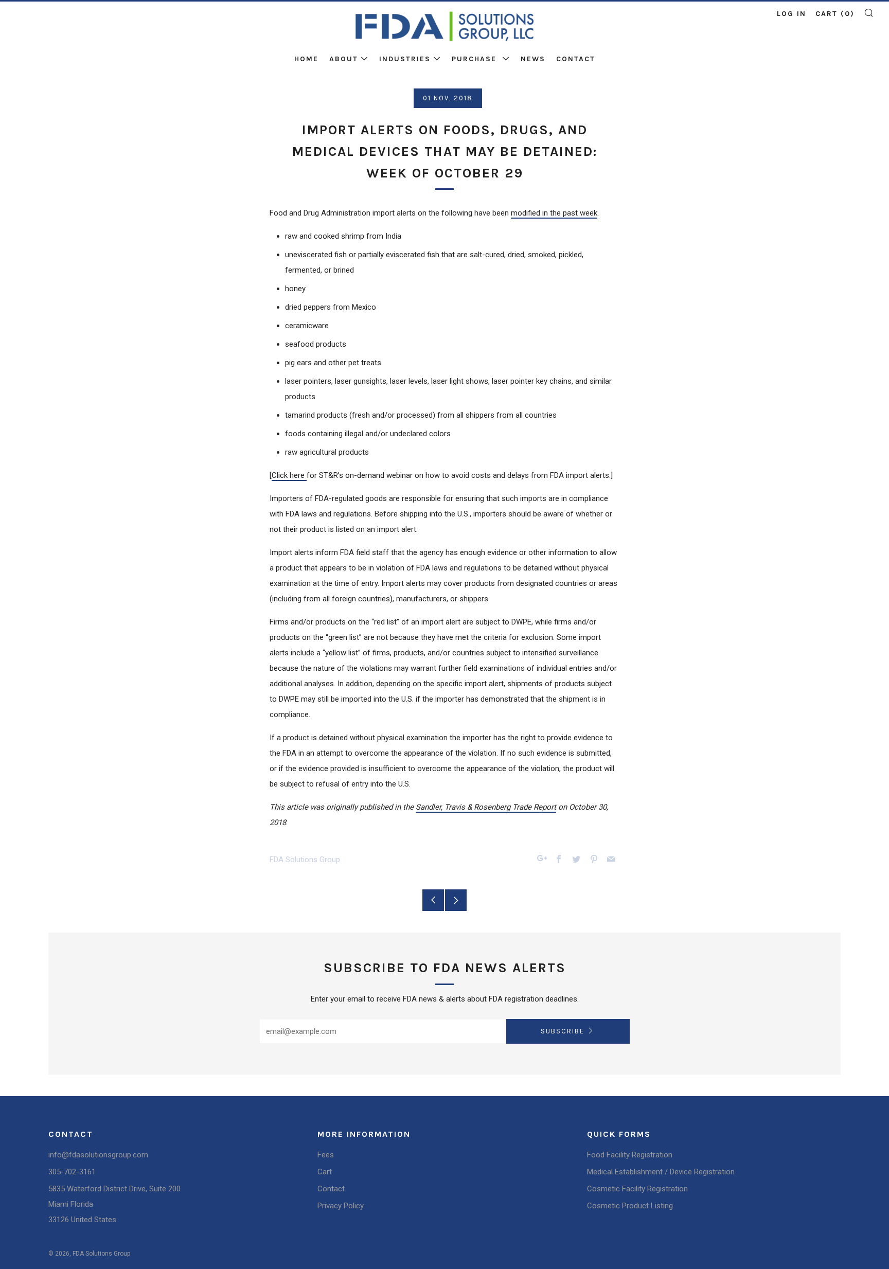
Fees (325, 1154)
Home (306, 59)
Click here (289, 475)
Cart (324, 1171)
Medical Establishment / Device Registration (661, 1171)
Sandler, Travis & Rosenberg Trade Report (486, 807)
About (343, 59)
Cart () (835, 13)
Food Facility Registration (629, 1154)
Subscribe (562, 1031)
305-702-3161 (72, 1171)
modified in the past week (554, 213)
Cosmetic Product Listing (630, 1205)
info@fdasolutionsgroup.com (98, 1154)
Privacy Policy (340, 1205)
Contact (575, 59)
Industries (405, 59)
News (533, 59)
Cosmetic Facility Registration (637, 1188)
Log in (791, 13)
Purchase (476, 59)
